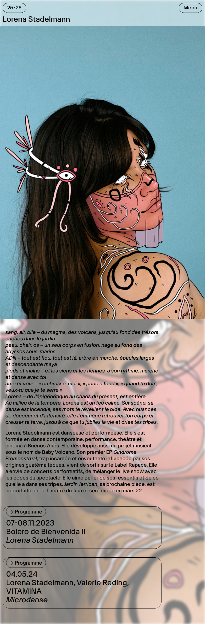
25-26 (14, 8)
